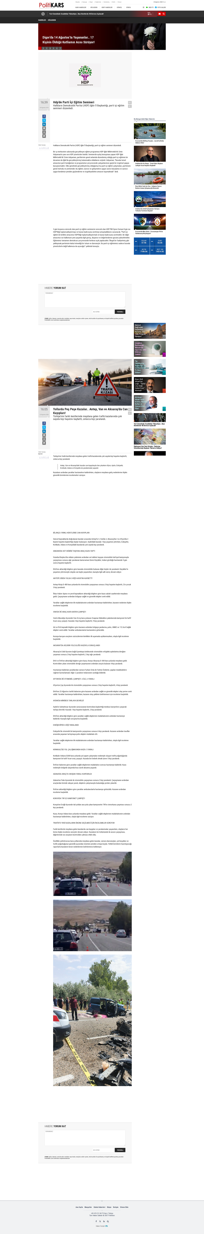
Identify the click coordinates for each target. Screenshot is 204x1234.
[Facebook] (44, 116)
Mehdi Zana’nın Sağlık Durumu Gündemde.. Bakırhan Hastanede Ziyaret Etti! (77, 14)
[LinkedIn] (44, 124)
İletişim (115, 1207)
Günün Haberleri (99, 1207)
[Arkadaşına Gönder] (44, 128)
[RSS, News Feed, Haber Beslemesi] (104, 1221)
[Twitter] (44, 120)
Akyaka (77, 2)
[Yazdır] (44, 132)
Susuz (119, 2)
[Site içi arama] (164, 14)
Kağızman (98, 2)
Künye (109, 1207)
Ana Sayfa (79, 1207)
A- (130, 106)
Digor (91, 2)
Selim (113, 2)
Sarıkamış (106, 2)
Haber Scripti (100, 1226)
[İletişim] (160, 14)
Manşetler (88, 1207)
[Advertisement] (90, 126)
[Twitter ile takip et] (100, 1221)
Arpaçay (84, 2)
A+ (130, 102)
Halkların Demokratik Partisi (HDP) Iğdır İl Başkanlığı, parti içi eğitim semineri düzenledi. (88, 107)
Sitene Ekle (124, 1207)
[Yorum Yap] (44, 136)
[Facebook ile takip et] (96, 1221)
